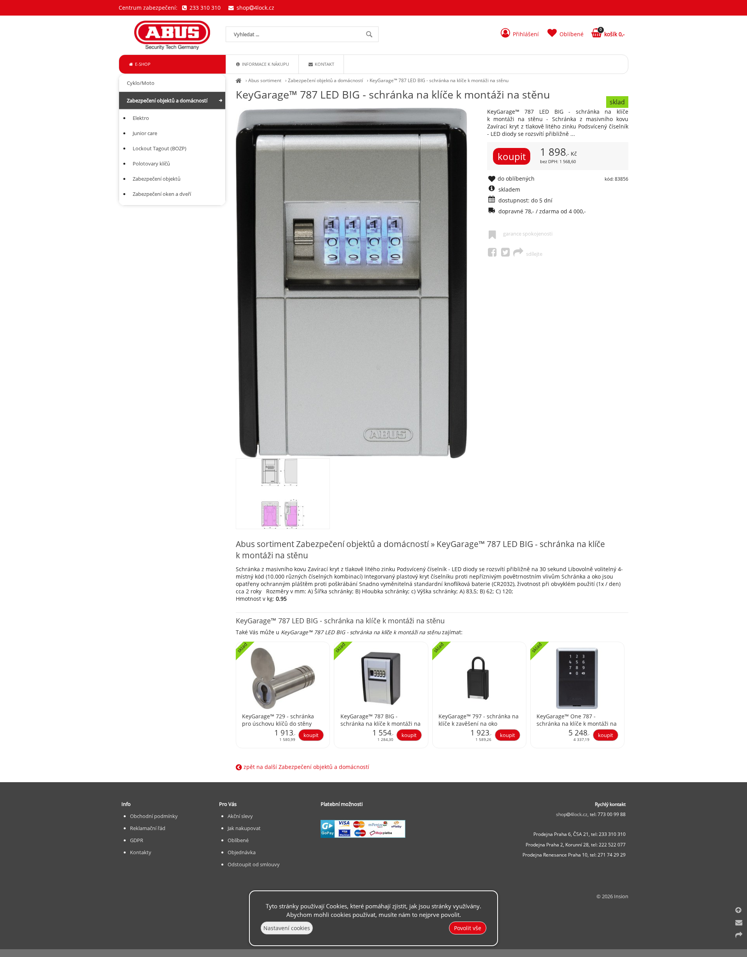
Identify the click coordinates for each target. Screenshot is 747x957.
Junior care (145, 133)
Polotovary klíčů (151, 163)
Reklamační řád (147, 828)
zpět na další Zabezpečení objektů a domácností (305, 767)
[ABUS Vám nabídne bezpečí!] (239, 80)
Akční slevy (240, 816)
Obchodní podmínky (154, 816)
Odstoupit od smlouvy (254, 864)
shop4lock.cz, (573, 814)
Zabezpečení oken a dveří (162, 193)
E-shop (142, 64)
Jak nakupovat (244, 828)
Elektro (141, 117)
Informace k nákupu (265, 64)
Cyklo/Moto (140, 82)
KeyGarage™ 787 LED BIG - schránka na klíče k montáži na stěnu (439, 80)
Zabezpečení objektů (157, 178)
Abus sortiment (264, 80)
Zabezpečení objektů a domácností (325, 80)
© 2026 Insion (612, 896)
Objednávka (242, 852)
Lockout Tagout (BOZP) (159, 148)
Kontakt (324, 64)
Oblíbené (238, 840)
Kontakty (140, 852)
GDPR (136, 840)
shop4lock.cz (254, 7)
